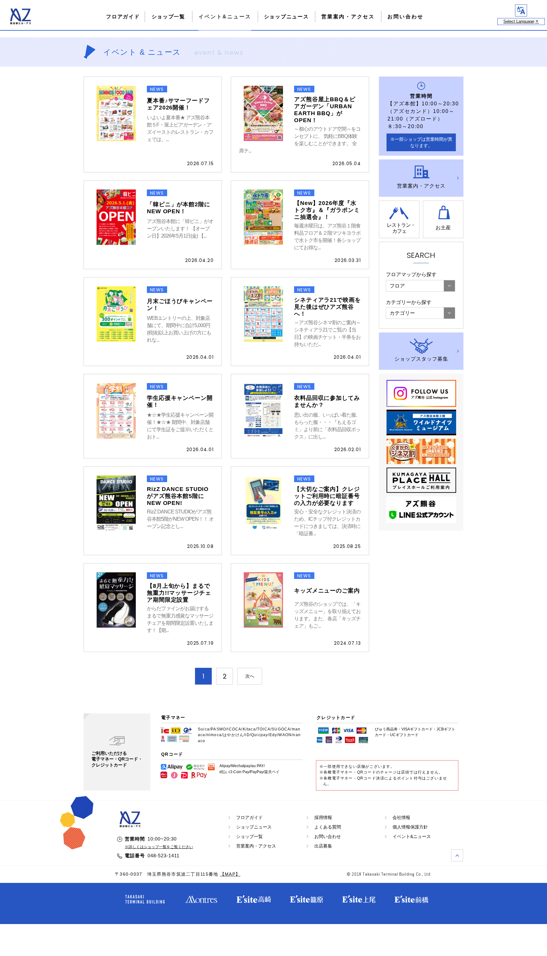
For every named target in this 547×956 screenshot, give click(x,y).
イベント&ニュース (224, 16)
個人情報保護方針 (410, 826)
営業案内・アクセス (347, 16)
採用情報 (323, 817)
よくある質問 (327, 826)
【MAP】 (230, 874)
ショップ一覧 (168, 16)
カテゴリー (402, 313)
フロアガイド (123, 16)
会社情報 (401, 817)
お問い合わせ (405, 16)
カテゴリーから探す (408, 302)
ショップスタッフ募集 (421, 359)
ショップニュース (286, 16)
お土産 (443, 227)
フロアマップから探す (411, 274)
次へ (249, 676)
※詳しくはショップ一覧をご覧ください (159, 847)
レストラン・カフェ (401, 228)
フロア (397, 286)
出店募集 (323, 845)
